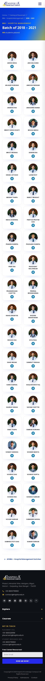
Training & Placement (17, 15)
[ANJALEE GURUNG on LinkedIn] (12, 88)
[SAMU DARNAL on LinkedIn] (12, 388)
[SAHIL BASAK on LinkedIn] (12, 366)
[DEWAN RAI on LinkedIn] (33, 156)
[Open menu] (40, 4)
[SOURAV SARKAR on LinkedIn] (33, 500)
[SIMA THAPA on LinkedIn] (12, 433)
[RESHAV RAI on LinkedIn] (12, 343)
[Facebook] (4, 601)
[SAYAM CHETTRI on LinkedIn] (33, 410)
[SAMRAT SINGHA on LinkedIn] (33, 366)
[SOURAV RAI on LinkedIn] (12, 500)
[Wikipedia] (36, 601)
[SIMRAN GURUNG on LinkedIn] (33, 433)
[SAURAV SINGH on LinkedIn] (12, 410)
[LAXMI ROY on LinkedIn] (33, 178)
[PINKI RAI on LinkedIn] (12, 270)
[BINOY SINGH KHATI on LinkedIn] (12, 133)
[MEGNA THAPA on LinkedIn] (12, 201)
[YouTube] (10, 601)
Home (4, 15)
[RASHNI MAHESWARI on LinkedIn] (33, 321)
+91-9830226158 (8, 633)
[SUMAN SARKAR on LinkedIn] (33, 545)
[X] (31, 601)
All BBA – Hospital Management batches (24, 559)
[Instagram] (15, 601)
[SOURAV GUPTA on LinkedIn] (33, 478)
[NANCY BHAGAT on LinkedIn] (33, 201)
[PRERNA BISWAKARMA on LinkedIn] (33, 296)
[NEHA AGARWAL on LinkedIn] (12, 223)
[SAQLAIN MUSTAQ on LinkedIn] (33, 388)
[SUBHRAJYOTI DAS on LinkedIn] (12, 545)
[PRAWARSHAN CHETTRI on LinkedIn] (12, 296)
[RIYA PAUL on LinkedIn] (33, 343)
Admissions (24, 678)
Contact (34, 678)
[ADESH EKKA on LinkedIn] (12, 66)
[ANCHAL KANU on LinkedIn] (33, 66)
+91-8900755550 (12, 591)
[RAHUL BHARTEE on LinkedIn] (12, 319)
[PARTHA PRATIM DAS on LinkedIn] (33, 225)
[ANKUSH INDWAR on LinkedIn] (33, 88)
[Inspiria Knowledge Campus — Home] (11, 4)
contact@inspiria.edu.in (14, 594)
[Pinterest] (26, 601)
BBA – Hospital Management (12, 18)
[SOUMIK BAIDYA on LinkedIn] (33, 455)
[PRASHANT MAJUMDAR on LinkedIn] (33, 272)
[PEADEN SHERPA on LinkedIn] (12, 247)
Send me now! (22, 661)
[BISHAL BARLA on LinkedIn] (33, 133)
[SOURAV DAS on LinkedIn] (12, 478)
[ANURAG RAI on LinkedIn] (12, 111)
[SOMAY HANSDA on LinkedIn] (12, 455)
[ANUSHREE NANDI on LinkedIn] (33, 111)
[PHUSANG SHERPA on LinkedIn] (33, 247)
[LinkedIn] (20, 601)
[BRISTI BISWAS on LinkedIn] (12, 156)
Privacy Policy (13, 678)
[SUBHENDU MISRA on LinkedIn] (33, 522)
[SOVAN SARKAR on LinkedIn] (12, 522)
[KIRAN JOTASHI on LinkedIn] (12, 178)
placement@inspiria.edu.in (13, 635)
